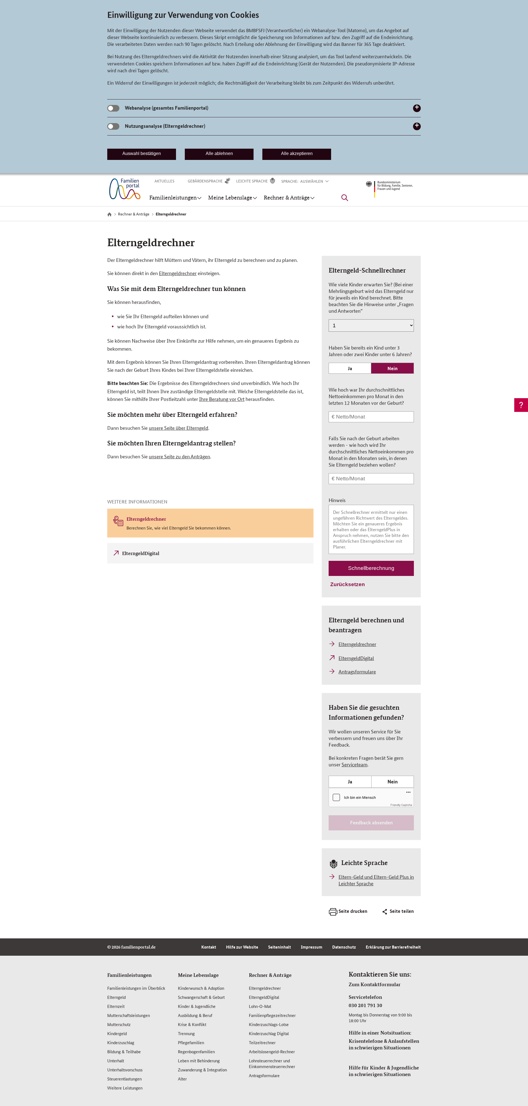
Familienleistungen (129, 975)
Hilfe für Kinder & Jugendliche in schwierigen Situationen (384, 1070)
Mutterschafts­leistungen (128, 1015)
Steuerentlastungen (124, 1079)
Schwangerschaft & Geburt (201, 997)
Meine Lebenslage (198, 975)
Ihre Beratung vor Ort (221, 398)
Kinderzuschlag (120, 1042)
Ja (350, 368)
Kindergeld (117, 1033)
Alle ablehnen (219, 153)
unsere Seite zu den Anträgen (179, 456)
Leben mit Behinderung (199, 1060)
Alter (182, 1079)
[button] (318, 181)
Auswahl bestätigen (141, 153)
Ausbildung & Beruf (195, 1015)
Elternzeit (116, 1006)
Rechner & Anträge (270, 975)
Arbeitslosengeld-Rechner (272, 1051)
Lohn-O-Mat (260, 1006)
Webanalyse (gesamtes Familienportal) (166, 107)
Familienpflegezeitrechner (272, 1015)
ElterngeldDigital (264, 997)
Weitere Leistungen (124, 1088)
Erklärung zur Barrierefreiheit (393, 947)
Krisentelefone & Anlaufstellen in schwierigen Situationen (384, 1044)
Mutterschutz (119, 1024)
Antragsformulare (264, 1075)
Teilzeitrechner (262, 1042)
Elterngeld (116, 997)
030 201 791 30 (365, 1005)
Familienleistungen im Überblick (136, 988)
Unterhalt (115, 1060)
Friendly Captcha (401, 804)
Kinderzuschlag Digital (269, 1033)
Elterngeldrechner (178, 273)
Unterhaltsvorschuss (124, 1069)
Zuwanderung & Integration (202, 1069)
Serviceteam (354, 764)
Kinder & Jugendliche (197, 1006)
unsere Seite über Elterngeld (178, 427)
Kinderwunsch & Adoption (201, 988)
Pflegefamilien (191, 1042)
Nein (392, 368)
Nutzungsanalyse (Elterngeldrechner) (165, 126)
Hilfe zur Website (242, 947)
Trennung (186, 1033)
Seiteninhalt (279, 947)
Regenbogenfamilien (196, 1051)
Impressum (311, 947)
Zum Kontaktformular (375, 984)
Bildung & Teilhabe (124, 1051)
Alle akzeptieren (297, 153)
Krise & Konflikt (192, 1024)
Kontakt (208, 947)
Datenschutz (344, 947)
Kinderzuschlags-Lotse (269, 1024)
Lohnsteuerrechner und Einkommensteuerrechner (272, 1063)
